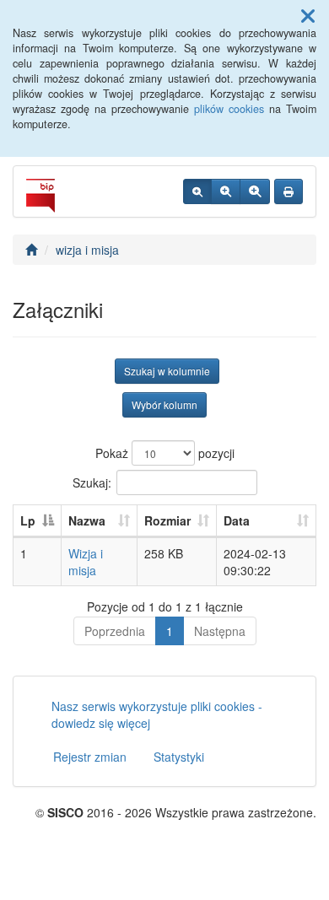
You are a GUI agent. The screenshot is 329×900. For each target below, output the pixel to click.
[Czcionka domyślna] (197, 191)
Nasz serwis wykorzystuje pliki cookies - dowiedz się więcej (156, 714)
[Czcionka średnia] (225, 191)
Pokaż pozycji (165, 453)
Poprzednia (114, 630)
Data (237, 520)
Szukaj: (92, 482)
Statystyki (179, 756)
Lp (27, 520)
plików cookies (229, 108)
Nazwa (86, 520)
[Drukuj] (288, 191)
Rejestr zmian (90, 756)
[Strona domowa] (31, 249)
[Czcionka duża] (255, 191)
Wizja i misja (85, 562)
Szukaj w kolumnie (167, 371)
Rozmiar (167, 520)
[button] (307, 15)
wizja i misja (87, 249)
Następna (219, 630)
